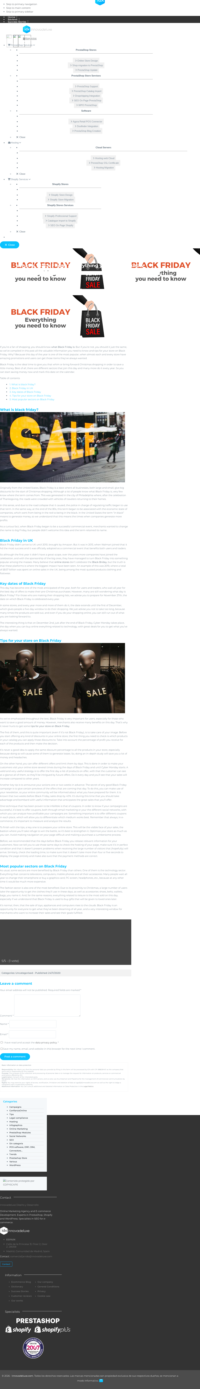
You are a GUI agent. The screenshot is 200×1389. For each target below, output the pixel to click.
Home (32, 272)
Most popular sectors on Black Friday (32, 399)
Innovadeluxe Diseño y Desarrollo (19, 1204)
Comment (7, 1015)
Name (4, 1023)
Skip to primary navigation (21, 4)
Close (11, 244)
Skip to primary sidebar (19, 11)
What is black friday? (22, 384)
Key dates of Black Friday (25, 391)
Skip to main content (18, 7)
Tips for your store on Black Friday (30, 395)
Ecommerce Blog (50, 272)
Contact (6, 1264)
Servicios (31, 38)
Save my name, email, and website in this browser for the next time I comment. (49, 1048)
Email (4, 1034)
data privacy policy (46, 1042)
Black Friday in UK (21, 388)
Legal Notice (88, 1086)
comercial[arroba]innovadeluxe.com (31, 1256)
